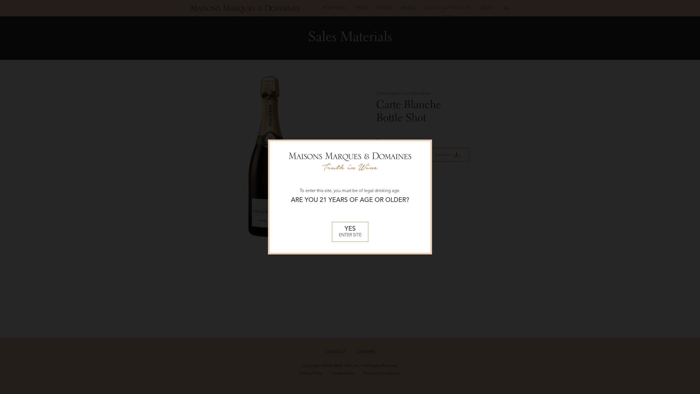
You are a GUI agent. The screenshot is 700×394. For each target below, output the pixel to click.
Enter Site (350, 232)
